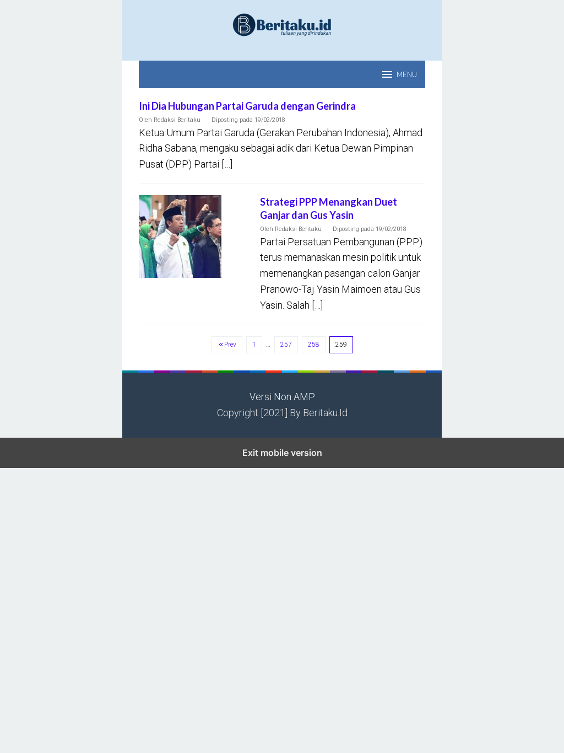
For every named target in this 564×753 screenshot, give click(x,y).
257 (286, 344)
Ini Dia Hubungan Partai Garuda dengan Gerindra (247, 106)
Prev (230, 344)
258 (313, 344)
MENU (407, 74)
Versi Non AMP (282, 396)
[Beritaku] (282, 24)
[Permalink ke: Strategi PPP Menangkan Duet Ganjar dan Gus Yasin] (180, 235)
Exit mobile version (282, 452)
